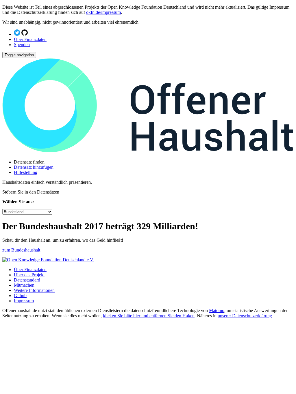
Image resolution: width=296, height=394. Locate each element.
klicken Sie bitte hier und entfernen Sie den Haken (149, 315)
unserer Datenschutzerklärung (245, 315)
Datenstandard (27, 279)
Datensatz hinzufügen (33, 167)
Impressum (24, 300)
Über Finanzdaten (30, 39)
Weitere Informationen (34, 290)
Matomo (216, 310)
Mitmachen (24, 285)
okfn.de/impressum (103, 12)
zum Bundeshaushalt (21, 249)
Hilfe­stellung (25, 172)
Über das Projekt (29, 274)
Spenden (22, 44)
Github (20, 295)
